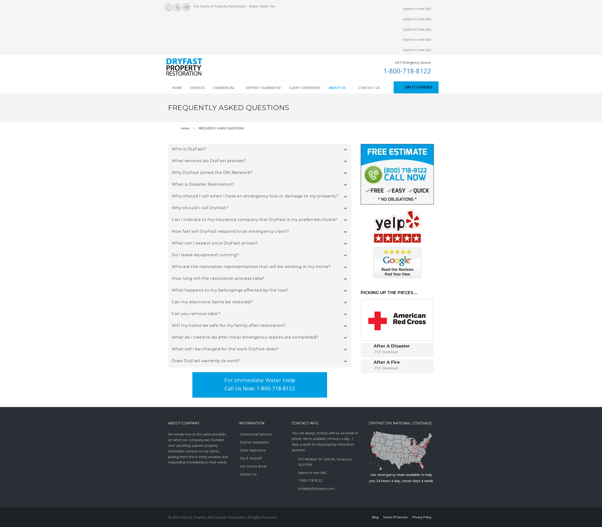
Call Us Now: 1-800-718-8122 (260, 388)
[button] (416, 87)
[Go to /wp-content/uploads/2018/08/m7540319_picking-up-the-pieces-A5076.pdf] (397, 350)
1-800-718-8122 (407, 70)
